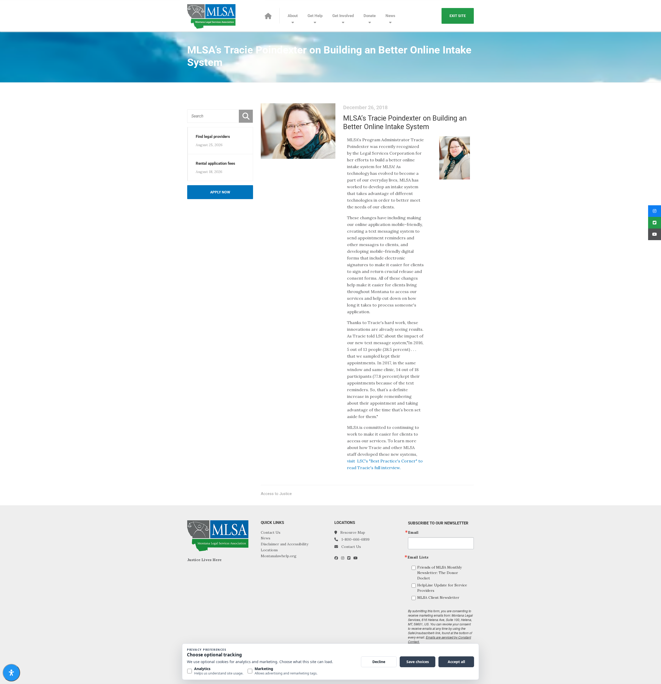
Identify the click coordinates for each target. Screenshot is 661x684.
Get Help (315, 15)
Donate (370, 15)
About (293, 15)
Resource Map (352, 532)
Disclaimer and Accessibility (284, 544)
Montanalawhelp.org (278, 556)
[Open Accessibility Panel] (11, 672)
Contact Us (270, 532)
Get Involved (343, 15)
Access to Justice (276, 493)
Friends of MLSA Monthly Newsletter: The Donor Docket (439, 572)
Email (413, 532)
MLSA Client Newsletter (438, 597)
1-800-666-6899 (355, 539)
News (390, 15)
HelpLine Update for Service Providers (442, 588)
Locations (269, 550)
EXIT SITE (458, 16)
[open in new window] (337, 558)
